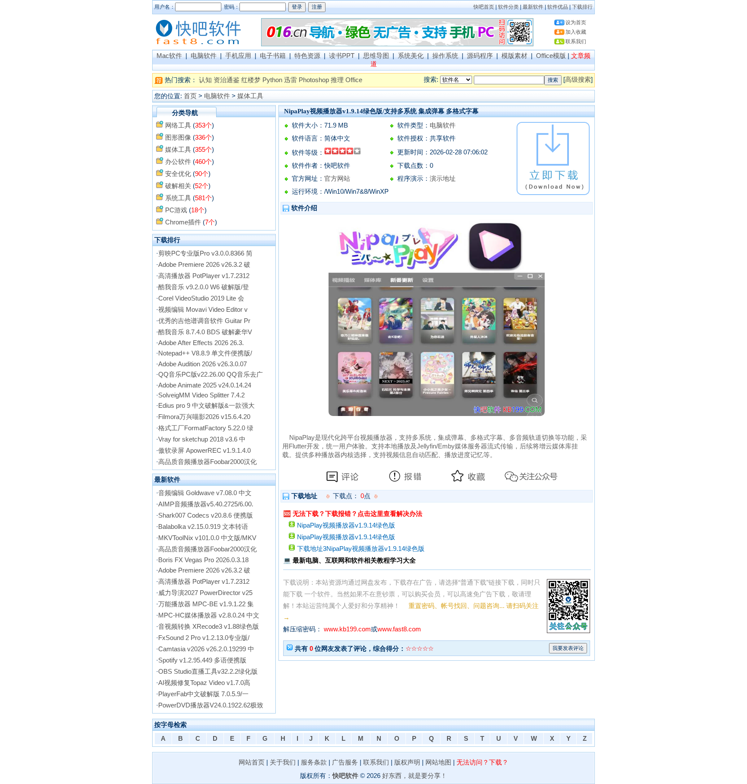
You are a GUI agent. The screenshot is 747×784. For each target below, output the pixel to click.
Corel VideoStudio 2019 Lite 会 (201, 298)
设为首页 (575, 22)
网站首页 (252, 762)
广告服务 (345, 762)
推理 (337, 80)
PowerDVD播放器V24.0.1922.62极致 (210, 705)
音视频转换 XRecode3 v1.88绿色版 (208, 626)
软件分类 (508, 7)
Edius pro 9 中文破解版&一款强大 (206, 405)
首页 (190, 96)
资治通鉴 (226, 80)
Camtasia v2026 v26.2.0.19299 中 (206, 649)
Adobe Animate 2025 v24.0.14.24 (204, 385)
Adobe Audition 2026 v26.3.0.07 (202, 364)
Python (272, 80)
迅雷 (290, 80)
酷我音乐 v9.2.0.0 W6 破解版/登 (203, 287)
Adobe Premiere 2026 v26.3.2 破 (204, 264)
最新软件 (533, 7)
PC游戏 (176, 210)
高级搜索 (578, 79)
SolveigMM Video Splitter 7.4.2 (201, 395)
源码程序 (480, 55)
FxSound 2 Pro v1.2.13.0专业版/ (203, 637)
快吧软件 (345, 775)
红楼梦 (251, 80)
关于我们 (283, 762)
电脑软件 (204, 55)
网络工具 (178, 125)
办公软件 (178, 161)
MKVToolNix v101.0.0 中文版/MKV (207, 537)
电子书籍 (273, 55)
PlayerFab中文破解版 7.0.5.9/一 (203, 694)
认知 (205, 80)
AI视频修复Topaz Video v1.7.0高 (204, 682)
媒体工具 (250, 96)
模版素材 (514, 55)
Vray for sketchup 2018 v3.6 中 (202, 439)
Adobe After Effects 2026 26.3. (201, 342)
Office (353, 80)
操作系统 (445, 55)
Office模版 (551, 55)
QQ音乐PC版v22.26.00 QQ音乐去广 (210, 374)
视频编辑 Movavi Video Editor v (203, 309)
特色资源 (307, 55)
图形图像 (178, 137)
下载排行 (582, 7)
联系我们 (575, 41)
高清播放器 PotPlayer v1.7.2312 (203, 275)
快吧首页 (483, 7)
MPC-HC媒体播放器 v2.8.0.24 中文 (208, 615)
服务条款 (314, 762)
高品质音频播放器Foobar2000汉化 (207, 461)
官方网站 (337, 178)
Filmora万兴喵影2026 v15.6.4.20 (204, 416)
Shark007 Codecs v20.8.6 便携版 (205, 515)
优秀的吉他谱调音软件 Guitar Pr (204, 320)
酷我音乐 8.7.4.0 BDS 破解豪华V (205, 332)
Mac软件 (169, 55)
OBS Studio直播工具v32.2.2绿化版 (208, 671)
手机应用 (238, 55)
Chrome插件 (183, 222)
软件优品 (557, 7)
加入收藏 (575, 32)
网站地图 (438, 762)
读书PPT (341, 55)
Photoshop (314, 80)
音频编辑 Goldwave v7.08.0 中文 (205, 493)
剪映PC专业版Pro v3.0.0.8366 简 (205, 253)
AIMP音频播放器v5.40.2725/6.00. (205, 504)
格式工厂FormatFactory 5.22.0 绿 (205, 428)
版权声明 (407, 762)
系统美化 (411, 55)
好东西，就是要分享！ (414, 775)
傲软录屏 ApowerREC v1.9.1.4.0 (204, 450)
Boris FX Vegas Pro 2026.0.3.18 (203, 560)
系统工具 (178, 198)
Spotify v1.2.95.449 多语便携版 (202, 660)
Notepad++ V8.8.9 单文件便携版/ (205, 353)
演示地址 (443, 178)
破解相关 (178, 185)
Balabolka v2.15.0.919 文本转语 (203, 526)
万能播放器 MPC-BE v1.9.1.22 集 (206, 604)
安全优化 (178, 173)
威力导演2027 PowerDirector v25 (205, 592)
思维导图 (376, 55)
